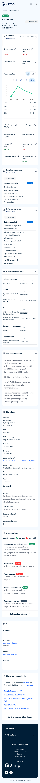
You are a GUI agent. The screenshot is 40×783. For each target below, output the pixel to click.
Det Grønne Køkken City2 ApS (23, 461)
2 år (16, 80)
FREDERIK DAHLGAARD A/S (14, 695)
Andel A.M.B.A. (10, 705)
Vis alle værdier (10, 178)
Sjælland (30, 685)
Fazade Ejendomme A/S (13, 691)
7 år (26, 80)
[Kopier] (13, 27)
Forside (4, 10)
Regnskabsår (24, 37)
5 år (21, 80)
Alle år (32, 80)
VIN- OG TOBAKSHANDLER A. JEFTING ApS (19, 699)
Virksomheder (13, 10)
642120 (26, 683)
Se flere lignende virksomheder (20, 717)
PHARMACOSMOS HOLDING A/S (17, 708)
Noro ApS (7, 461)
